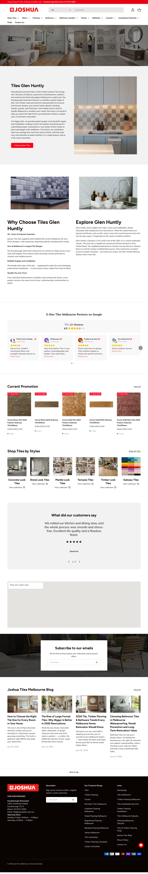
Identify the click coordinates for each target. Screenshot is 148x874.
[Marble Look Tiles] (62, 466)
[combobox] (86, 9)
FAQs (9, 22)
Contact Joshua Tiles (22, 145)
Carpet (88, 799)
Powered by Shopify (36, 864)
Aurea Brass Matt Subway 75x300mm (46, 421)
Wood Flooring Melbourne (96, 816)
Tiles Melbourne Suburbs (127, 816)
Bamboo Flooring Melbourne (97, 828)
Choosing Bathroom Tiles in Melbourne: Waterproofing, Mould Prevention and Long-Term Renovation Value (124, 723)
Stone (24, 18)
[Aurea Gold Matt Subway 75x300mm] (101, 404)
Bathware (49, 18)
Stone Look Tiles (39, 479)
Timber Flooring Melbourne (128, 799)
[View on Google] (12, 340)
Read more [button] (15, 356)
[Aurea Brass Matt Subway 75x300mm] (47, 404)
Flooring (36, 18)
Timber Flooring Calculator (96, 842)
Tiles (87, 790)
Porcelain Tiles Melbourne (96, 804)
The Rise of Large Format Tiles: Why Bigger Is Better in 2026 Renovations (57, 720)
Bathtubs (96, 18)
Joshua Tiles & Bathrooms (20, 864)
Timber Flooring (91, 795)
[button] (139, 9)
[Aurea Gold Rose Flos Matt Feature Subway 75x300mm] (129, 404)
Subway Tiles (131, 479)
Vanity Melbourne (92, 832)
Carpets (109, 18)
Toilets (84, 18)
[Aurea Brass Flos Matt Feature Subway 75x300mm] (19, 404)
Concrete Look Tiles (17, 481)
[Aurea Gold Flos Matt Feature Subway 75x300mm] (74, 404)
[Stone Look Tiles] (39, 466)
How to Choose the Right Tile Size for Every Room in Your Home (22, 720)
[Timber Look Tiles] (108, 466)
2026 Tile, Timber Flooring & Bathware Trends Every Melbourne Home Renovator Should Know (91, 721)
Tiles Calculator (91, 837)
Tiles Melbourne (124, 795)
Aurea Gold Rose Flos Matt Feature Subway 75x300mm (128, 423)
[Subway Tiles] (131, 466)
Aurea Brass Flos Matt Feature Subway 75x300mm (17, 423)
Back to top (74, 772)
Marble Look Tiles (62, 481)
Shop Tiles (11, 18)
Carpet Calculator (92, 846)
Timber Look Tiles (108, 481)
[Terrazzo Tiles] (85, 466)
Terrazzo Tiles (85, 479)
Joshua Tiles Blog (124, 835)
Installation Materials (127, 18)
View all (137, 386)
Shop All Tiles (135, 451)
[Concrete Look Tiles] (16, 466)
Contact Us (19, 22)
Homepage (122, 790)
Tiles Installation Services (128, 804)
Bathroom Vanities (67, 18)
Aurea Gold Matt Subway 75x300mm (100, 421)
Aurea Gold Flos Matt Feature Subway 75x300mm (71, 423)
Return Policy (122, 840)
